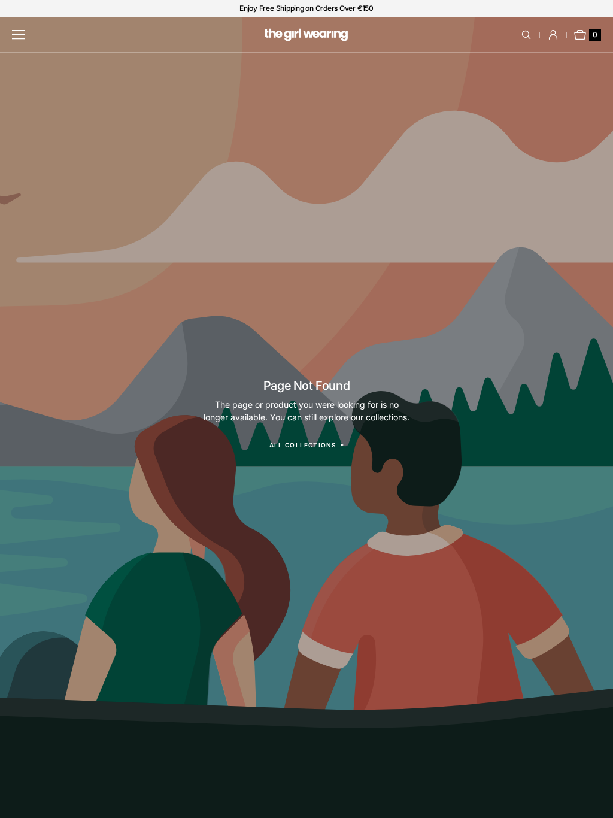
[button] (533, 35)
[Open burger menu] (18, 35)
